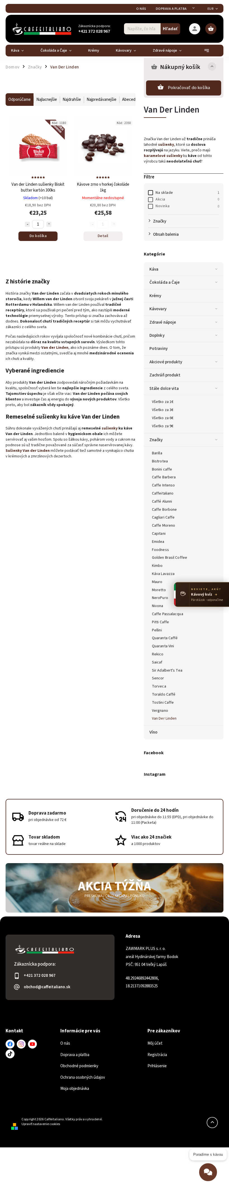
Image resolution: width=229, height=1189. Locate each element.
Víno (153, 732)
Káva (153, 269)
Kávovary (157, 309)
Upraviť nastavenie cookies (41, 1124)
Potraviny (158, 348)
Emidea (158, 542)
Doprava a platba (171, 8)
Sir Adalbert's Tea (167, 670)
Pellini (157, 630)
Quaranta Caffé (165, 638)
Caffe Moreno (163, 525)
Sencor (158, 678)
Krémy (155, 296)
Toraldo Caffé (163, 694)
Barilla (157, 453)
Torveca (159, 686)
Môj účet (155, 1043)
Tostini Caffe (163, 702)
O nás (141, 8)
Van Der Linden (164, 718)
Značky (156, 440)
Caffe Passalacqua (167, 614)
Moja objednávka (74, 1089)
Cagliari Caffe (163, 517)
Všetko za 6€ (162, 418)
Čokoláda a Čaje (164, 282)
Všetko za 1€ (162, 402)
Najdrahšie (72, 99)
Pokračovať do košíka (189, 88)
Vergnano (160, 710)
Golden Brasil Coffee (169, 557)
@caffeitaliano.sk (10, 1053)
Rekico (158, 654)
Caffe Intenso (163, 485)
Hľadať (170, 28)
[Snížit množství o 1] (27, 224)
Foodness (160, 550)
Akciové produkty (165, 362)
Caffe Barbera (164, 477)
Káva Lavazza (163, 574)
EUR (210, 8)
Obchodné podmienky (79, 1066)
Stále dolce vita (164, 388)
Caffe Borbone (164, 509)
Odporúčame (19, 99)
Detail (103, 236)
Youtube (32, 1044)
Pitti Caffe (160, 622)
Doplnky (156, 335)
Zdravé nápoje (162, 322)
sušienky (110, 428)
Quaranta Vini (163, 646)
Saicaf (157, 662)
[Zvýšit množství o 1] (48, 224)
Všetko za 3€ (162, 410)
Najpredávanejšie (101, 99)
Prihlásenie (157, 1066)
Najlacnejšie (46, 99)
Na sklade (187, 192)
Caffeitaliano (162, 493)
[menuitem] (21, 50)
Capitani (159, 533)
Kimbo (157, 566)
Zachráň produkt (165, 375)
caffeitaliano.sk (21, 1044)
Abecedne (131, 99)
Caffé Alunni (162, 501)
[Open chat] (208, 1173)
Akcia (187, 199)
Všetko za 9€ (162, 426)
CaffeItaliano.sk (10, 1044)
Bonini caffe (162, 469)
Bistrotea (160, 461)
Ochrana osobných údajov (82, 1077)
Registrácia (157, 1055)
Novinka (187, 206)
